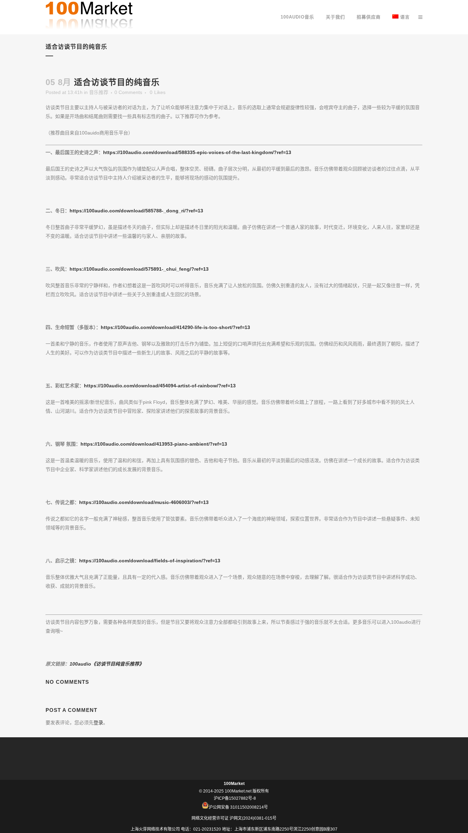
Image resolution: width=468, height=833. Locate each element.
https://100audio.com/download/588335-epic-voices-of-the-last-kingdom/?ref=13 (197, 152)
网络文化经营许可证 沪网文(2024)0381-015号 (234, 818)
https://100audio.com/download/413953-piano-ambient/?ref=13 (154, 444)
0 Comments (128, 92)
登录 (98, 722)
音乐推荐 (98, 92)
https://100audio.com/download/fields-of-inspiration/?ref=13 (149, 560)
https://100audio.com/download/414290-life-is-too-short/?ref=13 (175, 327)
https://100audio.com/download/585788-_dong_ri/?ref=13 (136, 210)
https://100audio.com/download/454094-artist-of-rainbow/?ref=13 (160, 385)
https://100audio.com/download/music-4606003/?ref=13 (144, 502)
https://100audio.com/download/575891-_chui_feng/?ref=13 (139, 269)
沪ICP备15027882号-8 (235, 798)
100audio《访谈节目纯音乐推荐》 (107, 664)
